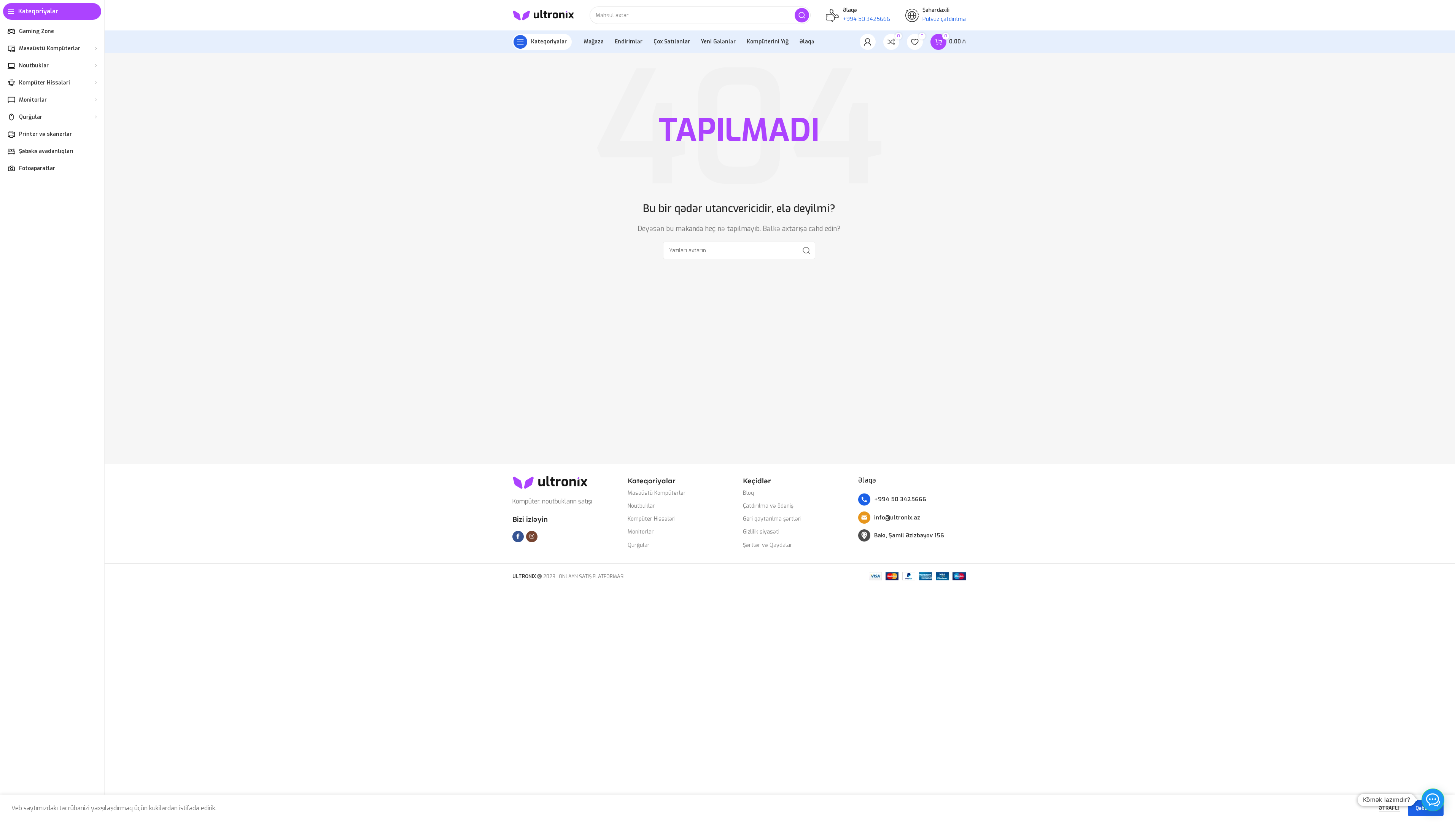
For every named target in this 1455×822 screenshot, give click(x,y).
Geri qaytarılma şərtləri (772, 519)
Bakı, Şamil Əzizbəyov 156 (909, 535)
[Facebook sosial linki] (518, 536)
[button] (1433, 800)
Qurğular (639, 545)
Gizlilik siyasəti (761, 531)
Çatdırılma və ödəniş (768, 506)
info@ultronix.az (897, 517)
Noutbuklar (641, 506)
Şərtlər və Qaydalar (767, 545)
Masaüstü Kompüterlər (657, 493)
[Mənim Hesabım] (867, 41)
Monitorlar (641, 531)
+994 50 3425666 (900, 499)
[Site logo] (543, 15)
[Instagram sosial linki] (531, 536)
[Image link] (550, 482)
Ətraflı (1389, 808)
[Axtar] (802, 15)
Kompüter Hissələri (652, 519)
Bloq (748, 493)
